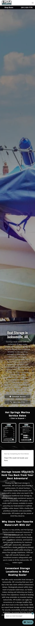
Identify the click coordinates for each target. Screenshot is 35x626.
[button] (33, 2)
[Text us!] (28, 622)
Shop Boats (8, 7)
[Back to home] (6, 3)
